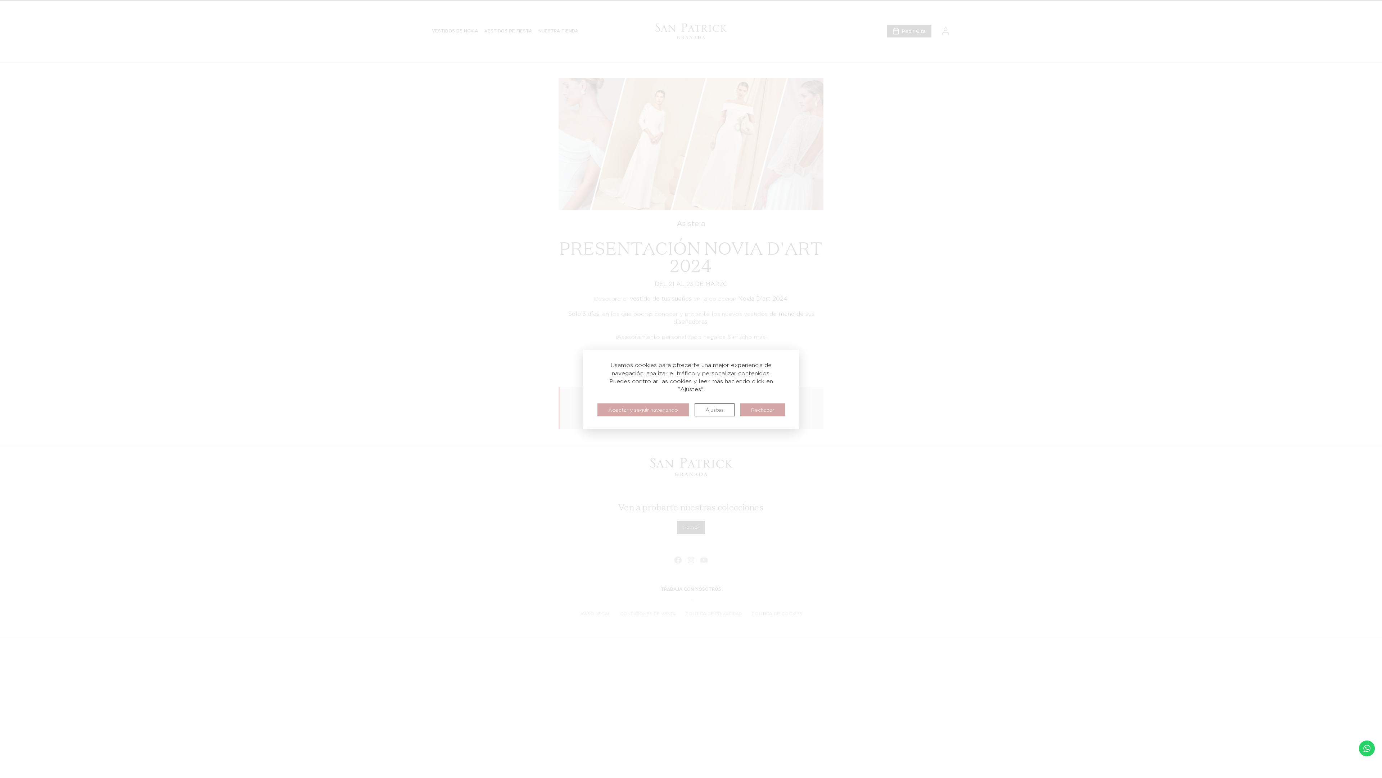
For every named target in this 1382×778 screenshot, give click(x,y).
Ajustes (714, 410)
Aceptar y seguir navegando (643, 410)
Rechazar (762, 410)
